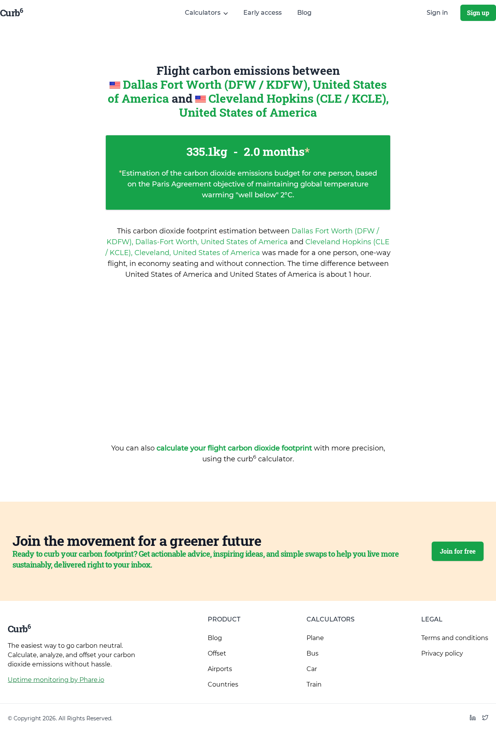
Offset (217, 653)
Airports (220, 669)
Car (312, 669)
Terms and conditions (454, 638)
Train (314, 684)
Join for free (457, 551)
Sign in (437, 12)
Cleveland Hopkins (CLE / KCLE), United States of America (284, 105)
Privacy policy (442, 653)
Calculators (331, 619)
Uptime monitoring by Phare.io (56, 679)
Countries (223, 684)
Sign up (478, 13)
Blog (304, 12)
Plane (315, 638)
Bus (313, 653)
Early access (262, 12)
